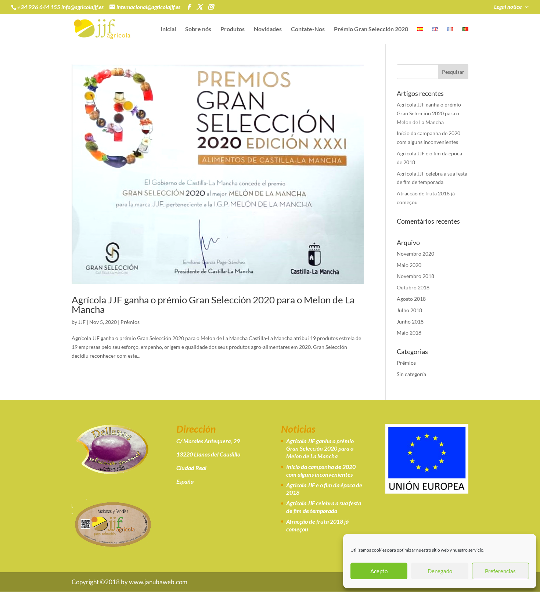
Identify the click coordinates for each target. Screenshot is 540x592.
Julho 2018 (409, 310)
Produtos (232, 29)
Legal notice (508, 7)
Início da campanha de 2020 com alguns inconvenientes (321, 470)
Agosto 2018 (411, 299)
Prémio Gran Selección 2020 (371, 29)
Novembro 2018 (415, 276)
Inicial (168, 29)
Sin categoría (411, 374)
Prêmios (130, 322)
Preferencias (500, 571)
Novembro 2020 (415, 253)
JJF (82, 322)
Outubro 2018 (413, 287)
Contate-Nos (308, 29)
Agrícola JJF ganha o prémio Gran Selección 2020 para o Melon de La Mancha (213, 304)
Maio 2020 (409, 265)
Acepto (379, 571)
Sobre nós (198, 29)
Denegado (440, 571)
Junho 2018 (410, 321)
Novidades (268, 29)
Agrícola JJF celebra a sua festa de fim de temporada (323, 506)
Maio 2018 (409, 332)
